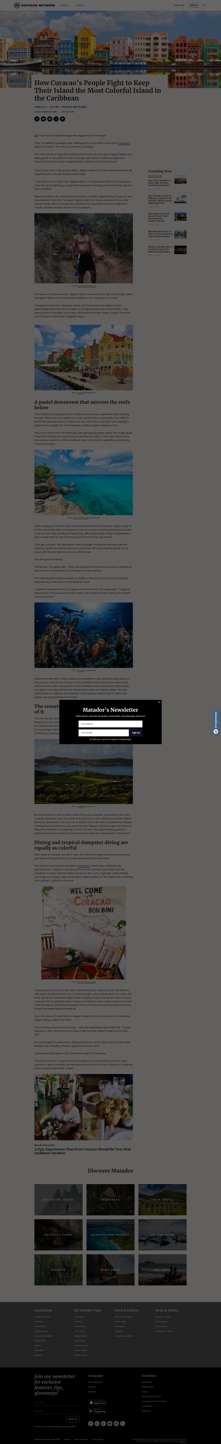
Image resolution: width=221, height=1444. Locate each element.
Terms (114, 739)
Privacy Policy (126, 739)
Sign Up (136, 732)
